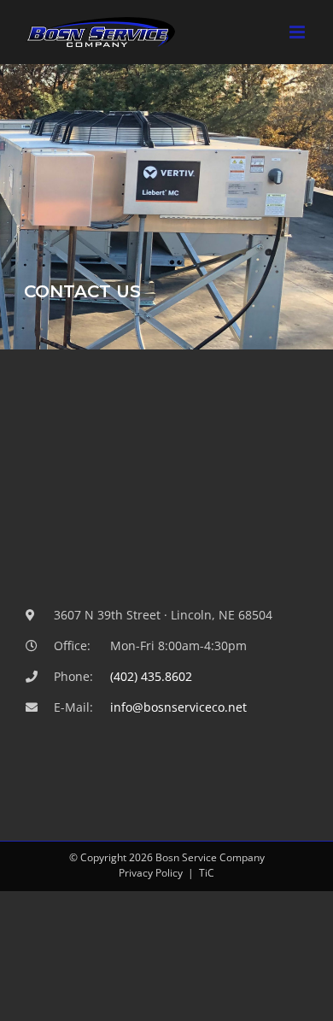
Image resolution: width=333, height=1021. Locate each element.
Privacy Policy (151, 873)
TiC (206, 873)
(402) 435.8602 (151, 676)
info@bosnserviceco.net (178, 707)
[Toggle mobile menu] (298, 32)
